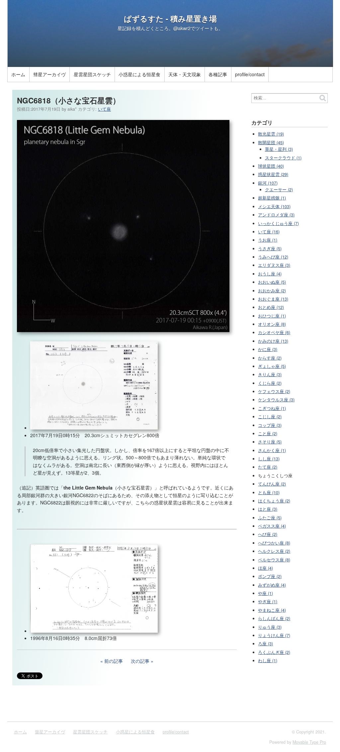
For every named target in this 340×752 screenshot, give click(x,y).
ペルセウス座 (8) (274, 560)
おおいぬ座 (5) (272, 282)
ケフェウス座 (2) (274, 391)
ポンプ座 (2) (270, 576)
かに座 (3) (267, 349)
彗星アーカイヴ (49, 74)
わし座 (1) (267, 661)
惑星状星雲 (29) (273, 174)
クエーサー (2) (279, 190)
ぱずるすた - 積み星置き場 (170, 18)
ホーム (18, 74)
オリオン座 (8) (272, 324)
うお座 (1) (267, 240)
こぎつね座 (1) (272, 408)
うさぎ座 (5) (270, 249)
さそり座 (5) (270, 442)
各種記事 (218, 74)
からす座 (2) (270, 358)
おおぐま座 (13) (273, 299)
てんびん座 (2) (272, 484)
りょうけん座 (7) (274, 635)
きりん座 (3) (270, 374)
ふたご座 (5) (270, 518)
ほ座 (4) (265, 568)
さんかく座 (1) (272, 450)
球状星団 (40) (271, 166)
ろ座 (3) (265, 644)
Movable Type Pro (309, 742)
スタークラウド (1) (283, 158)
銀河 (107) (268, 183)
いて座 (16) (269, 232)
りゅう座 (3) (270, 627)
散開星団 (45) (271, 142)
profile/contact (250, 74)
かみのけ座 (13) (273, 341)
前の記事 (113, 661)
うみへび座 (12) (273, 257)
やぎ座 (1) (267, 602)
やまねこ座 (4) (272, 610)
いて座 (104, 109)
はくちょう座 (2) (274, 501)
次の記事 (140, 661)
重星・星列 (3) (279, 149)
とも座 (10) (269, 492)
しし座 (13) (269, 459)
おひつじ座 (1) (272, 316)
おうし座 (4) (270, 274)
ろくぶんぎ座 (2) (274, 652)
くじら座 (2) (270, 383)
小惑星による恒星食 (139, 74)
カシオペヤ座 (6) (274, 332)
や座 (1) (265, 593)
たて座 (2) (267, 467)
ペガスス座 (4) (272, 526)
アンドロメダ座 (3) (276, 215)
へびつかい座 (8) (274, 543)
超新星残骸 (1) (272, 198)
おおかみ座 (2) (272, 291)
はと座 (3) (267, 509)
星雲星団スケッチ (92, 74)
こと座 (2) (267, 433)
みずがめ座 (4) (272, 585)
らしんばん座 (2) (274, 618)
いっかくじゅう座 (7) (278, 223)
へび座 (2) (267, 534)
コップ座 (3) (270, 425)
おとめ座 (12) (271, 307)
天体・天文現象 (184, 74)
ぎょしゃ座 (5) (272, 366)
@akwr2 (182, 28)
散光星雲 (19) (271, 134)
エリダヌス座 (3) (274, 265)
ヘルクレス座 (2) (274, 551)
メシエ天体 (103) (274, 206)
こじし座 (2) (270, 417)
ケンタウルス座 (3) (276, 400)
